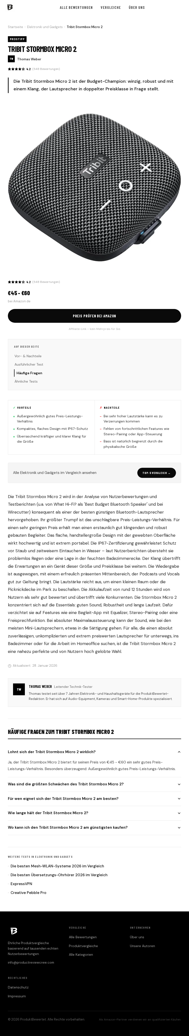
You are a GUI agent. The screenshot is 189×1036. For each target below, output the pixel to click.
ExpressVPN (20, 883)
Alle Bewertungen (76, 7)
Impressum (17, 996)
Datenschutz (18, 987)
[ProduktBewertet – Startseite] (10, 7)
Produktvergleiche (83, 946)
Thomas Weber (29, 59)
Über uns (137, 7)
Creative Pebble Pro (27, 892)
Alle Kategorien (81, 954)
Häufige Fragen (29, 373)
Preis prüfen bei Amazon (94, 316)
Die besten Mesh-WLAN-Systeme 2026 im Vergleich (56, 866)
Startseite (15, 27)
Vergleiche (111, 7)
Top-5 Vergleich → (156, 472)
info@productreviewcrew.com (31, 962)
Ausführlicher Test (29, 364)
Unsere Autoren (142, 946)
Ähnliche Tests (26, 381)
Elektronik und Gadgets (45, 27)
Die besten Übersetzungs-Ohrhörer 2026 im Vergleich (58, 875)
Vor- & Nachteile (28, 356)
